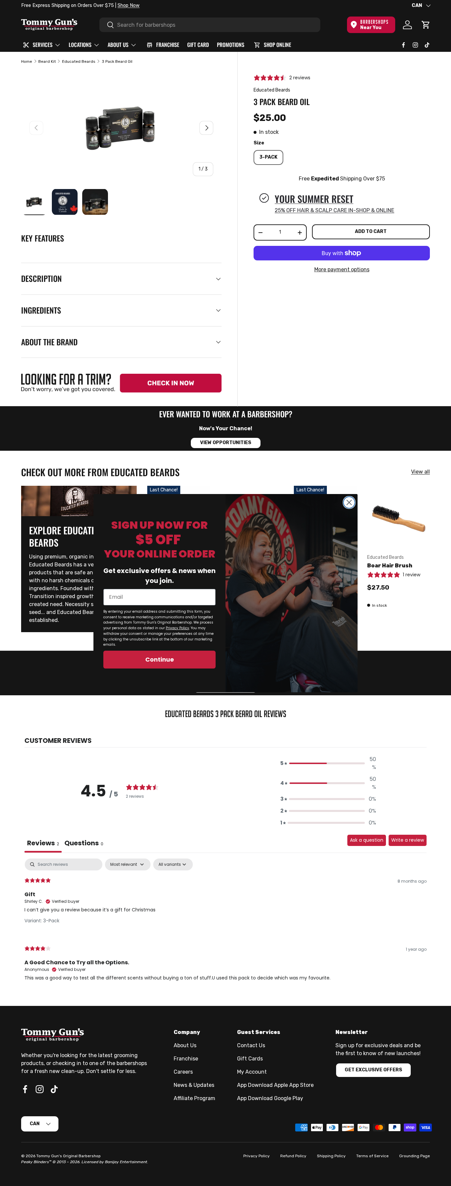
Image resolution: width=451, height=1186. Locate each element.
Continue (159, 659)
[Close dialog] (349, 502)
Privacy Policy (177, 628)
